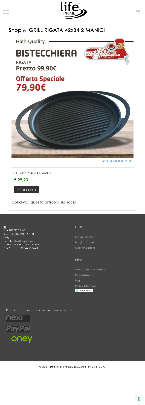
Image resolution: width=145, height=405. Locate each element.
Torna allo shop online (118, 160)
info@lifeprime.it (24, 241)
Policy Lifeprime (86, 286)
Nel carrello (28, 189)
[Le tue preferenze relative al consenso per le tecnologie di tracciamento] (138, 398)
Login (78, 280)
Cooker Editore (85, 247)
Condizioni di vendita (90, 269)
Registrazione (84, 275)
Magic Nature (84, 242)
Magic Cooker (84, 237)
